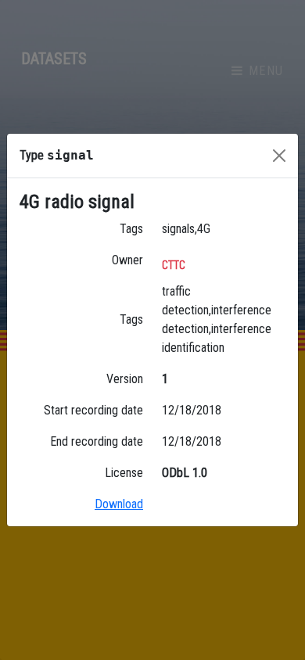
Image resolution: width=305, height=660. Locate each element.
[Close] (279, 155)
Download (119, 504)
